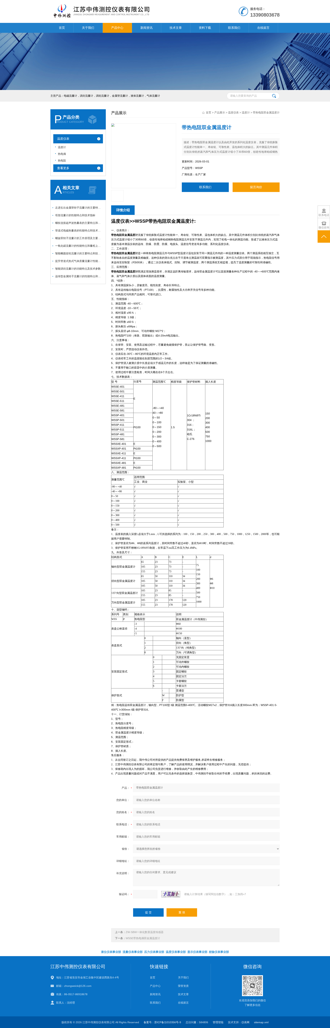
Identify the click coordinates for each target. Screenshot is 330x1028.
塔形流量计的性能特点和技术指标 (75, 215)
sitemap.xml (261, 1022)
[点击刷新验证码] (170, 894)
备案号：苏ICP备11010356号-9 (162, 1022)
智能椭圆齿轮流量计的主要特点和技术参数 (79, 253)
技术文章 (176, 27)
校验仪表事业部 (219, 951)
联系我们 (234, 27)
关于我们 (88, 27)
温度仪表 (63, 138)
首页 (62, 27)
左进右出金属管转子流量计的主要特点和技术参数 (79, 207)
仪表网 (245, 1022)
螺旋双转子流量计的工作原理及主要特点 (79, 238)
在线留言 (263, 27)
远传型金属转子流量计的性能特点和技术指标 (79, 276)
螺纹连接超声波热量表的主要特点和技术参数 (79, 222)
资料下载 (205, 27)
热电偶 (62, 153)
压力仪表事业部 (154, 951)
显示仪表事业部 (197, 951)
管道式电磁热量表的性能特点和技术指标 (79, 230)
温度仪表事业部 (176, 951)
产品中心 (117, 27)
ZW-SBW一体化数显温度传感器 (144, 932)
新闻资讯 (146, 27)
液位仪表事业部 (111, 951)
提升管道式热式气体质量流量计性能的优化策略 (79, 261)
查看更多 (63, 168)
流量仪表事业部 (133, 951)
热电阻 (62, 160)
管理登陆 (218, 1022)
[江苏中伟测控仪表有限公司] (120, 3)
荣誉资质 (183, 985)
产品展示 (219, 112)
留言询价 (256, 187)
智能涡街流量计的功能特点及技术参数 (78, 268)
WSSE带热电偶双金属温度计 (143, 938)
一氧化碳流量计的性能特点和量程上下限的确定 (79, 245)
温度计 (62, 147)
